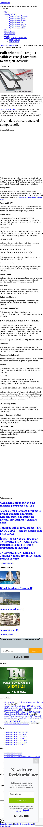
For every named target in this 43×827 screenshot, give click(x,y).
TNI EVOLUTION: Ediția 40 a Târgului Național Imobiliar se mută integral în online (20, 555)
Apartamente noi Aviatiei (13, 753)
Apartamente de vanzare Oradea (15, 740)
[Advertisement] (21, 154)
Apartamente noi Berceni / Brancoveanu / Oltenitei (22, 757)
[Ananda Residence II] (10, 604)
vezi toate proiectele (7, 634)
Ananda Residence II (11, 609)
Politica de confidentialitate (22, 810)
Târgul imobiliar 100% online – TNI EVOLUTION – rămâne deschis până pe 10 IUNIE (21, 530)
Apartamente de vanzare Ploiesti (15, 742)
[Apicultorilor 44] (10, 625)
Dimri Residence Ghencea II (16, 588)
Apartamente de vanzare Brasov (15, 736)
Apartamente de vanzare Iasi (14, 738)
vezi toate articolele (6, 563)
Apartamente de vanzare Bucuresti (16, 732)
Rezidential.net (5, 3)
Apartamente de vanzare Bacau (15, 734)
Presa (2, 826)
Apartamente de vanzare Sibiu (14, 744)
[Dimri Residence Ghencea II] (10, 583)
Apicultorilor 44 (9, 629)
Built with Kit (21, 657)
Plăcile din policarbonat (8, 109)
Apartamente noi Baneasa (13, 755)
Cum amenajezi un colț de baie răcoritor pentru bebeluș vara (17, 504)
